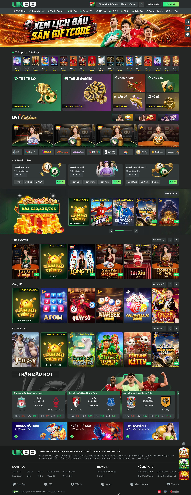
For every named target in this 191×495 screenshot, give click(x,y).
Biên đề (60, 182)
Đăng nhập (153, 4)
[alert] (95, 487)
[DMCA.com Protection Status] (15, 491)
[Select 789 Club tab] (168, 117)
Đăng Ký (171, 4)
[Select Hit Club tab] (122, 117)
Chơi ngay (38, 405)
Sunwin (87, 458)
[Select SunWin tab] (145, 117)
